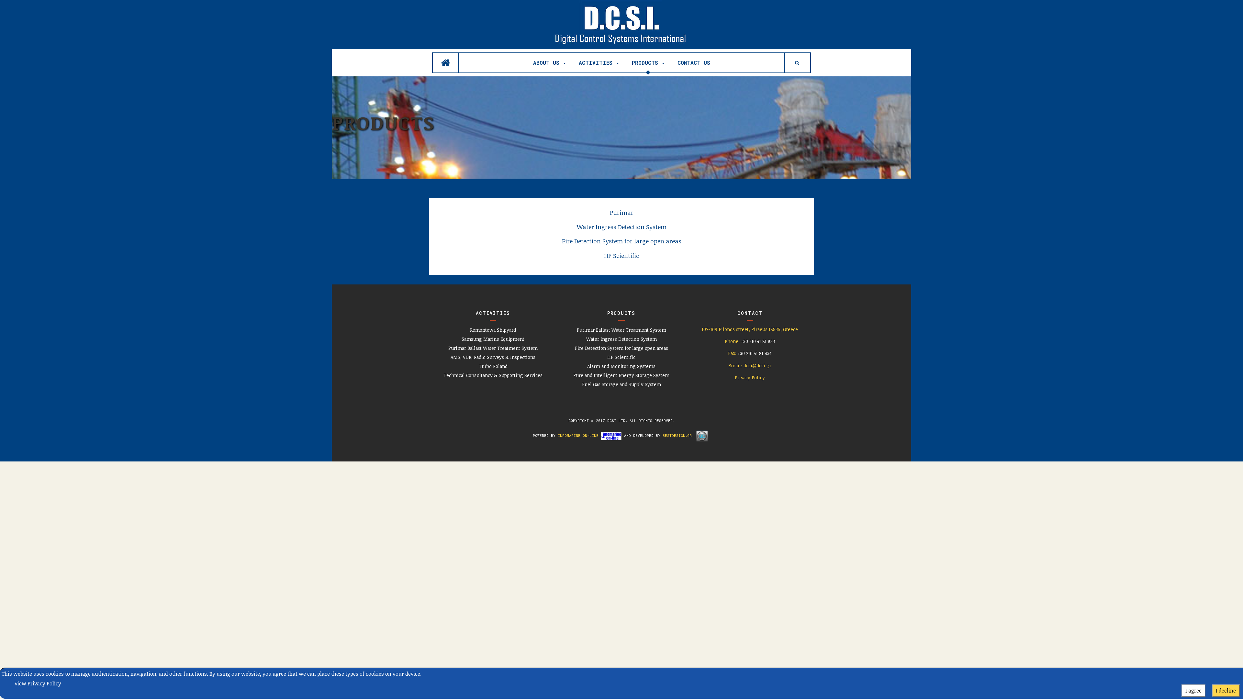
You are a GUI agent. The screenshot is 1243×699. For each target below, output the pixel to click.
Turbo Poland (493, 366)
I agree (1193, 690)
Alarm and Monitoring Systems (621, 366)
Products (646, 62)
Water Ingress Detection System (621, 339)
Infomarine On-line (578, 435)
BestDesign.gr (677, 435)
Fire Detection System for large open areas (621, 348)
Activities (597, 62)
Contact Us (693, 62)
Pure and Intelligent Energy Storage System (621, 375)
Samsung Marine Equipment (493, 339)
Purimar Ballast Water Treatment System (493, 348)
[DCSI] (621, 23)
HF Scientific (621, 357)
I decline (1226, 690)
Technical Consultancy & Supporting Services (493, 375)
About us (548, 62)
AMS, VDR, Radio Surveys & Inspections (493, 357)
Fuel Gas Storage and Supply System (621, 384)
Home (445, 62)
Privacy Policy (750, 377)
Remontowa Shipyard (493, 330)
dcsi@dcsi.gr (757, 365)
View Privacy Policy (38, 683)
